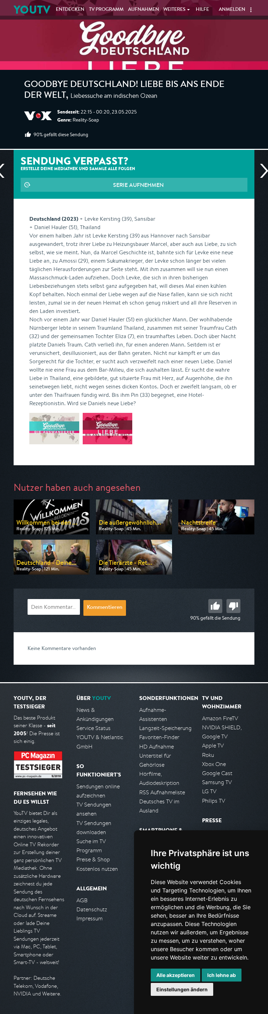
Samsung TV (217, 782)
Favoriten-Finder (159, 737)
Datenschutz (91, 909)
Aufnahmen (143, 9)
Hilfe (202, 9)
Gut (215, 606)
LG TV (209, 791)
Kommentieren (104, 608)
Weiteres (174, 9)
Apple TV (213, 745)
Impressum (89, 918)
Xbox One (214, 764)
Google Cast (217, 773)
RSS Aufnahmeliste (162, 792)
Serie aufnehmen (138, 185)
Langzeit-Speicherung (165, 728)
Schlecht (233, 606)
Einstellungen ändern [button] (182, 989)
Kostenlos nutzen (97, 869)
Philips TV (213, 800)
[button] (250, 10)
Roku (208, 755)
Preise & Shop (93, 859)
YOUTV (32, 9)
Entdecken (70, 9)
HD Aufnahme (156, 746)
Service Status (93, 728)
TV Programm (106, 9)
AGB (82, 900)
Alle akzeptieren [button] (175, 975)
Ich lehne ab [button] (221, 975)
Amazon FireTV (220, 718)
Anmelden (232, 9)
